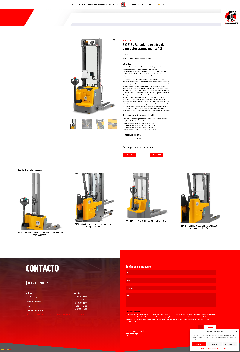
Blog (144, 5)
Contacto (152, 5)
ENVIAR (210, 327)
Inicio (74, 5)
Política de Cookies (206, 348)
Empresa (81, 5)
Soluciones (133, 5)
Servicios (113, 5)
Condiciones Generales (44, 314)
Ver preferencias (230, 344)
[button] (236, 332)
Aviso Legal (30, 314)
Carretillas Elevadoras (97, 5)
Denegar (214, 344)
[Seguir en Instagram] (136, 335)
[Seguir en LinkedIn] (127, 335)
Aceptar (198, 344)
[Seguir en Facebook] (132, 335)
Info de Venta (156, 154)
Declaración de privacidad (219, 348)
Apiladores (131, 38)
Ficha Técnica (129, 154)
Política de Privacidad (77, 314)
